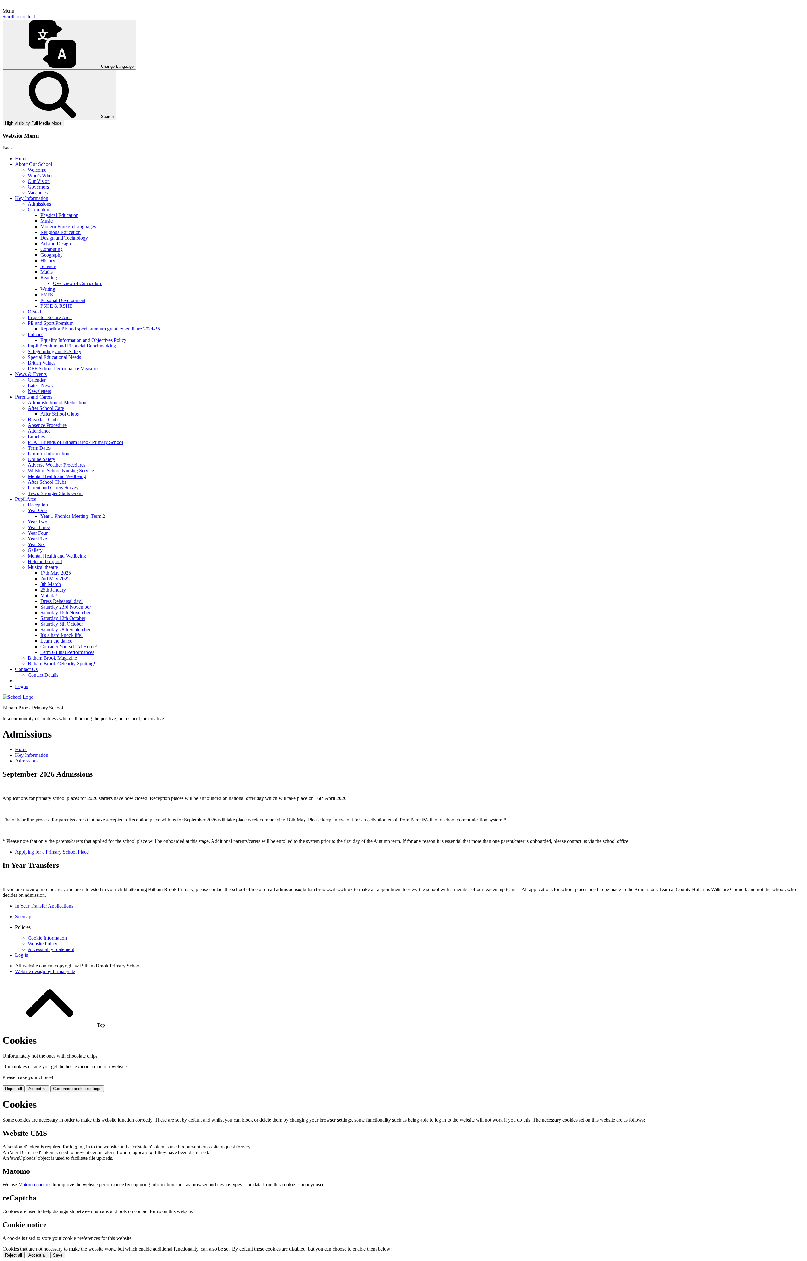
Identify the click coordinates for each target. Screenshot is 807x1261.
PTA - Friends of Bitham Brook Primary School (75, 442)
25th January (53, 590)
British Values (41, 362)
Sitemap (23, 916)
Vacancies (38, 192)
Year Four (38, 533)
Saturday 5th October (61, 624)
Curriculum (39, 209)
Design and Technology (64, 238)
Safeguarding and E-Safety (54, 351)
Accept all (37, 1088)
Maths (46, 272)
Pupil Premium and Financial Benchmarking (72, 345)
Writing (47, 289)
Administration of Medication (57, 402)
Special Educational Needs (54, 357)
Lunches (36, 436)
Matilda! (48, 595)
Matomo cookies (34, 1184)
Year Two (37, 521)
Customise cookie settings (77, 1088)
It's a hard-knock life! (61, 635)
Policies (35, 334)
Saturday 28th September (65, 629)
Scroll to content (19, 16)
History (47, 260)
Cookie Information (47, 938)
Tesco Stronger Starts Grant (55, 493)
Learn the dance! (57, 641)
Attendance (39, 431)
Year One (37, 510)
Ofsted (34, 311)
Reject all (13, 1088)
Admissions (39, 204)
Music (46, 221)
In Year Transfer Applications (44, 905)
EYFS (46, 294)
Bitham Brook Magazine (52, 658)
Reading (48, 277)
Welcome (37, 169)
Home (21, 158)
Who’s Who (40, 175)
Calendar (37, 379)
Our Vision (39, 181)
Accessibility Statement (51, 949)
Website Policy (42, 943)
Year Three (39, 527)
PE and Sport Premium (50, 323)
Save (57, 1255)
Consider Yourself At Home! (68, 646)
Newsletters (39, 391)
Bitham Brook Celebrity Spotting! (61, 663)
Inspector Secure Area (50, 317)
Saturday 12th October (62, 618)
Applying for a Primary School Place (52, 852)
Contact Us (26, 669)
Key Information (31, 198)
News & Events (31, 374)
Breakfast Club (43, 419)
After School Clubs (59, 414)
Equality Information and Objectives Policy (83, 340)
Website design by (45, 971)
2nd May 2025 (55, 578)
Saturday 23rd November (65, 607)
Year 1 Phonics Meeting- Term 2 (72, 516)
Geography (51, 255)
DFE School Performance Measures (63, 368)
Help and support (45, 561)
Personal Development (62, 300)
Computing (51, 249)
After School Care (46, 408)
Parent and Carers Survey (53, 487)
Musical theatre (43, 567)
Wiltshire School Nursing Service (61, 470)
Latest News (40, 385)
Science (48, 266)
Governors (38, 187)
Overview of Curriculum (77, 283)
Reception (38, 504)
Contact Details (43, 675)
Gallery (35, 550)
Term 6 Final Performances (67, 652)
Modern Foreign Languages (68, 226)
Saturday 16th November (65, 612)
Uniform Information (48, 453)
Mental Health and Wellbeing (57, 476)
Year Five (37, 538)
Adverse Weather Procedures (56, 465)
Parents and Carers (33, 397)
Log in (21, 686)
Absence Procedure (47, 425)
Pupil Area (25, 499)
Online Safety (41, 459)
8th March (50, 584)
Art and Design (55, 243)
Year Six (36, 544)
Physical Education (59, 215)
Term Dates (39, 448)
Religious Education (60, 232)
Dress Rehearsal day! (61, 601)
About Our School (33, 164)
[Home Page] (18, 697)
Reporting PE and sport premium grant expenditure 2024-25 (100, 328)
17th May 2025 (55, 572)
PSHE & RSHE (56, 306)
